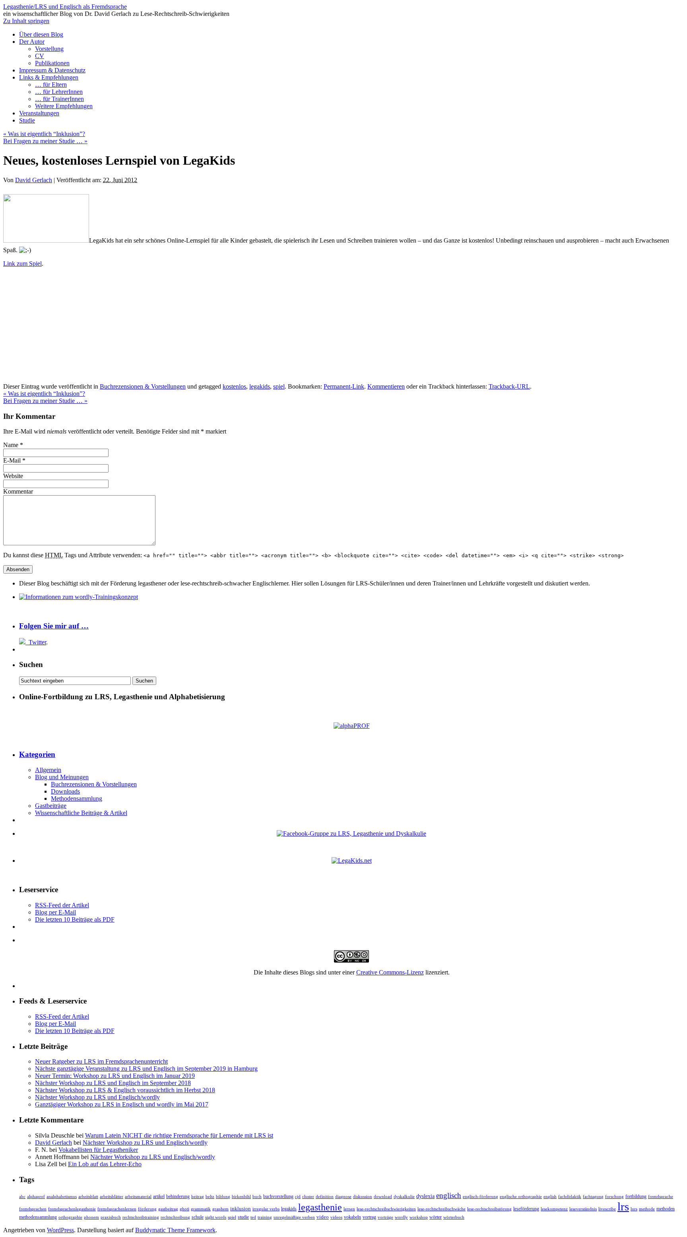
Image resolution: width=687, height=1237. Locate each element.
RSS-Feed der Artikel (62, 905)
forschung (614, 1196)
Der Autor (32, 41)
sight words (215, 1217)
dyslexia (425, 1196)
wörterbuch (453, 1217)
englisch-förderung (480, 1196)
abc (22, 1196)
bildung (223, 1196)
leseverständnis (583, 1209)
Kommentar (18, 491)
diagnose (343, 1196)
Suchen (31, 664)
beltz (210, 1196)
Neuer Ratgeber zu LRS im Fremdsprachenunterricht (101, 1061)
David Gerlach (33, 180)
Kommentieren (386, 386)
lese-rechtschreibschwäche (441, 1209)
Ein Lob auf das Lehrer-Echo (105, 1164)
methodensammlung (38, 1217)
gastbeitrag (168, 1209)
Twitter (37, 642)
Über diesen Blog (41, 34)
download (383, 1196)
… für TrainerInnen (59, 98)
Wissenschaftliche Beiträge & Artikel (81, 812)
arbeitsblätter (111, 1196)
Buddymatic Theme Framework (175, 1230)
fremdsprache (660, 1196)
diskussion (362, 1196)
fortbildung (635, 1196)
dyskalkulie (404, 1196)
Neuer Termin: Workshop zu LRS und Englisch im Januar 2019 (115, 1075)
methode (647, 1208)
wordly (401, 1217)
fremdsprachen (33, 1208)
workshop (418, 1217)
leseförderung (526, 1209)
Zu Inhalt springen (26, 21)
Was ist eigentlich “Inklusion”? (44, 133)
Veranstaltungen (39, 113)
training (265, 1217)
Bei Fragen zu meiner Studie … (45, 141)
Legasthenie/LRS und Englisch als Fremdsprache (65, 6)
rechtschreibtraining (140, 1217)
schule (198, 1217)
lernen (349, 1208)
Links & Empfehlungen (48, 77)
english (550, 1196)
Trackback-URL (509, 386)
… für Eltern (51, 84)
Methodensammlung (76, 798)
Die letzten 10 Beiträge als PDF (74, 919)
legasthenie (320, 1207)
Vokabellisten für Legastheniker (98, 1149)
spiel (279, 386)
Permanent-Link (344, 386)
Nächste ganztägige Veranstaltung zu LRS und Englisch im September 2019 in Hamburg (146, 1068)
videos (336, 1217)
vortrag (369, 1217)
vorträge (385, 1217)
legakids (259, 386)
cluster (308, 1196)
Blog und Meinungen (62, 777)
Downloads (65, 791)
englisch (448, 1195)
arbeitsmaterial (138, 1196)
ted (253, 1217)
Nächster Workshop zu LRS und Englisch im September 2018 (113, 1082)
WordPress (60, 1230)
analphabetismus (62, 1196)
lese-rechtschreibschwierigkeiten (386, 1209)
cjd (298, 1196)
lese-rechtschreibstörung (489, 1209)
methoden (665, 1209)
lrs (623, 1206)
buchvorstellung (278, 1196)
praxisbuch (111, 1217)
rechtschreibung (175, 1217)
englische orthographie (521, 1196)
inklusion (240, 1209)
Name (10, 445)
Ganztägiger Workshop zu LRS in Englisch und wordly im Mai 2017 (121, 1104)
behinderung (178, 1196)
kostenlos (234, 386)
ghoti (184, 1209)
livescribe (607, 1209)
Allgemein (48, 769)
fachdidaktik (569, 1196)
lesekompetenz (554, 1208)
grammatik (201, 1209)
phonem (91, 1217)
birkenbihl (241, 1196)
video (322, 1217)
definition (325, 1196)
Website (13, 476)
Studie (27, 120)
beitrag (197, 1196)
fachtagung (593, 1196)
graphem (220, 1209)
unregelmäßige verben (294, 1217)
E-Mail (12, 460)
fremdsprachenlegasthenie (72, 1209)
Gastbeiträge (50, 805)
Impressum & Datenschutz (52, 70)
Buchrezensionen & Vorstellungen (143, 386)
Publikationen (52, 63)
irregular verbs (265, 1209)
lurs (634, 1209)
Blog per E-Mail (55, 912)
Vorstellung (49, 48)
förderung (147, 1208)
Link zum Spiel (22, 263)
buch (257, 1196)
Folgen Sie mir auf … (54, 626)
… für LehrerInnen (59, 91)
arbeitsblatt (88, 1196)
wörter (435, 1217)
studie (243, 1217)
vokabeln (352, 1217)
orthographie (70, 1217)
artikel (159, 1196)
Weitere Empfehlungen (64, 106)
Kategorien (37, 754)
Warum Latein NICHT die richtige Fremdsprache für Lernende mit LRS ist (179, 1135)
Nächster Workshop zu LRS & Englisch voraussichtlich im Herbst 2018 (125, 1090)
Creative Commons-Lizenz (390, 972)
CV (39, 56)
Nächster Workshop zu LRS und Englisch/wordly (97, 1097)
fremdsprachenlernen (116, 1209)
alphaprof (36, 1196)
